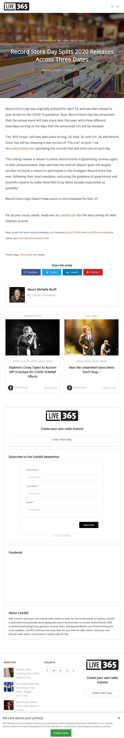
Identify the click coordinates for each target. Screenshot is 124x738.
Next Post (91, 316)
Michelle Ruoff (46, 289)
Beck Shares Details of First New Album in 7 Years (27, 706)
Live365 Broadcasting (97, 232)
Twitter (53, 272)
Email (29, 502)
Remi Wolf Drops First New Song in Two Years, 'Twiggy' (27, 687)
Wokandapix (26, 254)
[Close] (118, 718)
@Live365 (19, 238)
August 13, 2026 (23, 677)
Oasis (80, 361)
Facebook (32, 272)
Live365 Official (73, 232)
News (66, 40)
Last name (31, 486)
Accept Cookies (61, 732)
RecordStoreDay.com (20, 148)
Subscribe (88, 525)
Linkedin (74, 272)
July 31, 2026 (21, 695)
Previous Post (32, 316)
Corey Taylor (21, 361)
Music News (78, 40)
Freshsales (66, 536)
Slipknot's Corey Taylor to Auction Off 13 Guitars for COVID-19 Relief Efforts (32, 371)
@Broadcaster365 (38, 238)
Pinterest (94, 272)
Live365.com (67, 215)
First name (31, 469)
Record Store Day (50, 40)
